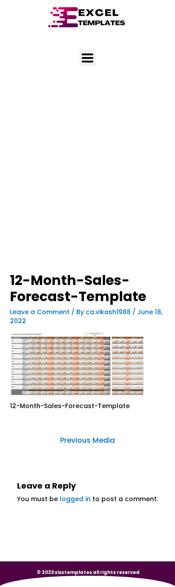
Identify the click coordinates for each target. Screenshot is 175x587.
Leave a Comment (40, 311)
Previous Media (87, 440)
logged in (75, 498)
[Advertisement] (87, 181)
